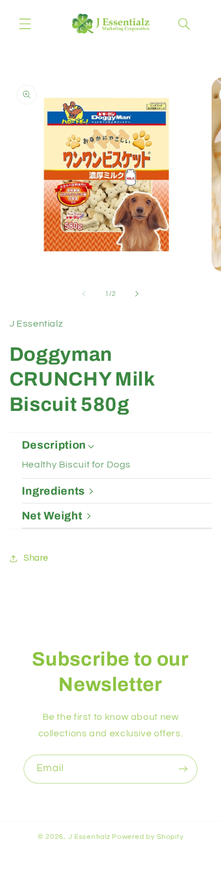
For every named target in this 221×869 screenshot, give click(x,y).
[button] (24, 23)
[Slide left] (84, 294)
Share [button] (36, 558)
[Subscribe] (183, 769)
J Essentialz (89, 837)
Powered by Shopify (147, 837)
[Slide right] (137, 294)
